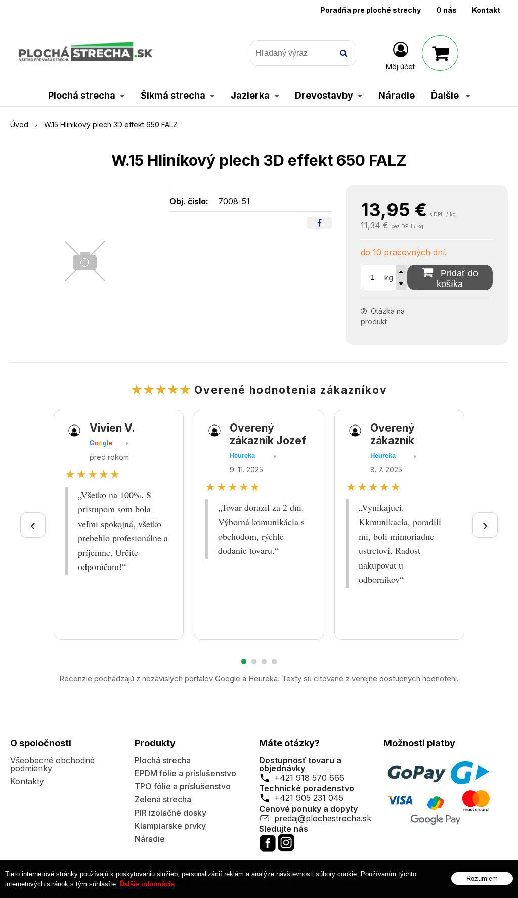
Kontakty (27, 781)
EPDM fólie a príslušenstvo (185, 773)
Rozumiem (482, 878)
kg (388, 277)
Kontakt (486, 10)
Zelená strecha (163, 799)
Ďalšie (446, 95)
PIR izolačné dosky (170, 813)
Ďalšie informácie (147, 884)
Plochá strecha (163, 760)
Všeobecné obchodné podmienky (52, 764)
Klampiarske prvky (170, 826)
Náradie (150, 839)
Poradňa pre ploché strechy (370, 10)
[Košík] (440, 53)
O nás (446, 10)
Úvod (19, 124)
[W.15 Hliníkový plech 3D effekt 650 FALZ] (84, 261)
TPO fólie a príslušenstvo (183, 786)
